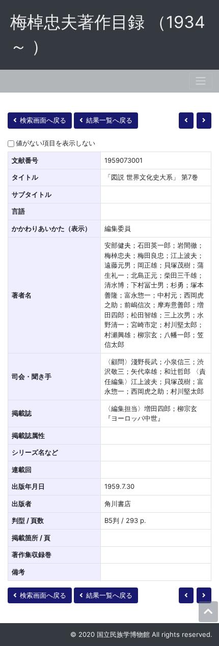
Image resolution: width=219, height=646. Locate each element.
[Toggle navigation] (200, 81)
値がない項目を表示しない (55, 143)
